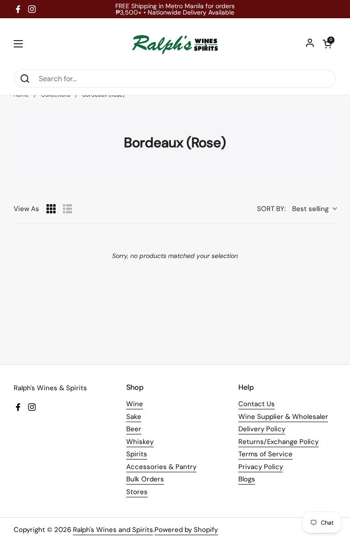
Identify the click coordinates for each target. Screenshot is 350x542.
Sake (133, 416)
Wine (134, 403)
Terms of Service (265, 454)
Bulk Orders (145, 479)
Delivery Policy (261, 429)
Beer (133, 429)
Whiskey (140, 441)
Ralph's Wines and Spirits (113, 529)
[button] (327, 44)
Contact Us (256, 403)
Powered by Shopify (186, 529)
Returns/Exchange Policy (278, 441)
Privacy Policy (260, 466)
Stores (137, 491)
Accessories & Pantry (161, 466)
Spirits (136, 454)
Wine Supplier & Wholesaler (283, 416)
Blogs (246, 479)
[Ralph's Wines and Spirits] (175, 43)
